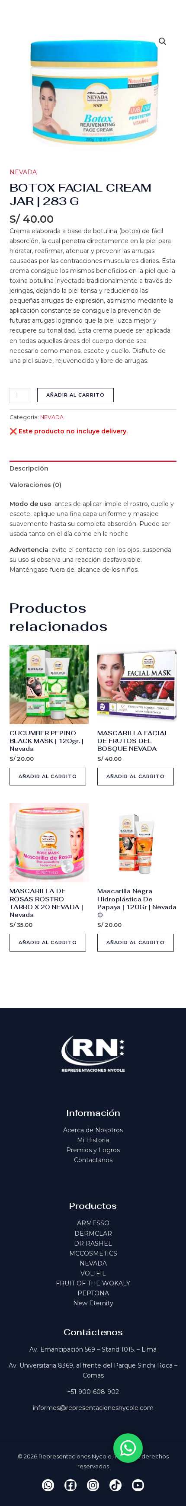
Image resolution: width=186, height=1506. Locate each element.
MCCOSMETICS (93, 1253)
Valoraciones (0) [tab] (35, 485)
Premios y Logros (93, 1150)
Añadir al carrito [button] (48, 776)
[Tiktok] (115, 1485)
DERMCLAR (93, 1233)
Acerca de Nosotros (93, 1130)
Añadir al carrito (75, 395)
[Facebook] (70, 1485)
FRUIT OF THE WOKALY (93, 1283)
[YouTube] (138, 1485)
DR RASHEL (93, 1243)
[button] (162, 41)
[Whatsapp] (48, 1485)
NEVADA (23, 172)
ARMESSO (93, 1223)
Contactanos (93, 1160)
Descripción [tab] (29, 468)
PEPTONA (93, 1293)
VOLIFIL (93, 1273)
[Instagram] (93, 1485)
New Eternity (93, 1303)
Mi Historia (93, 1140)
